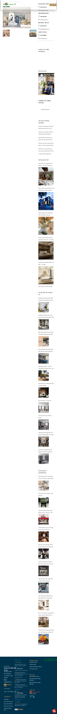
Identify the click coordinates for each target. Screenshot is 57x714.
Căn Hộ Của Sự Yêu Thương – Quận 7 (45, 416)
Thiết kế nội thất (33, 662)
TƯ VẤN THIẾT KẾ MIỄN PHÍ (44, 154)
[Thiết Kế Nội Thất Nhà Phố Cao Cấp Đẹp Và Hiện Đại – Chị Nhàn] (46, 250)
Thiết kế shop (32, 664)
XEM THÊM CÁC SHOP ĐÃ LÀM (45, 286)
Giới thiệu (6, 699)
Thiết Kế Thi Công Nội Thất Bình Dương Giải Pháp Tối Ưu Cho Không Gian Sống (45, 128)
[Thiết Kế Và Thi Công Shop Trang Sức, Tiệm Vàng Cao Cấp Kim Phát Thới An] (43, 639)
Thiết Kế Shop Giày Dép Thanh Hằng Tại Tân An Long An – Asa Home (45, 512)
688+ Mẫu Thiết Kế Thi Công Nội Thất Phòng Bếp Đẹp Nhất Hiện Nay (45, 333)
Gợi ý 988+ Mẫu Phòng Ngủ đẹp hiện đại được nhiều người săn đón (45, 350)
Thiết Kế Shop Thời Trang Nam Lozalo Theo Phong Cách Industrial (45, 580)
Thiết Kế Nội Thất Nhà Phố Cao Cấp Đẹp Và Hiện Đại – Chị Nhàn (45, 238)
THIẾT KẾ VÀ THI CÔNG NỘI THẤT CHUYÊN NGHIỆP (46, 384)
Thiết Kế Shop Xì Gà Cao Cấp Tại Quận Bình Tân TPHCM (45, 528)
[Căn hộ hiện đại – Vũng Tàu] (43, 407)
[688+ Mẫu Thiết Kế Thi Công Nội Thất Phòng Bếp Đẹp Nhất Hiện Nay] (43, 341)
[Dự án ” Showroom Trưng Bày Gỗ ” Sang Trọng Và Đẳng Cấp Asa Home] (43, 622)
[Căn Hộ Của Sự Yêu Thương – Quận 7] (43, 424)
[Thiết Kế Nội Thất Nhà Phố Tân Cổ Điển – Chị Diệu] (46, 275)
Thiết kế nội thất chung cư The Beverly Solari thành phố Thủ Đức (46, 316)
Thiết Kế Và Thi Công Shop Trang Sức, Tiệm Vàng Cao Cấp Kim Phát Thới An (46, 631)
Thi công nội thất (33, 669)
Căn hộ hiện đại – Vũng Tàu (44, 400)
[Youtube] (34, 697)
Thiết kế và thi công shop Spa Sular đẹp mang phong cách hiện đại (46, 150)
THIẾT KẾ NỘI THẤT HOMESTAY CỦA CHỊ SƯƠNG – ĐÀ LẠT (45, 214)
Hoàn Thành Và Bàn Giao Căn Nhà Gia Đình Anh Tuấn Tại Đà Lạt (46, 189)
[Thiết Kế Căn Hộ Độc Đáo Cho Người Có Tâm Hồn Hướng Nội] (43, 459)
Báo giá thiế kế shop (34, 676)
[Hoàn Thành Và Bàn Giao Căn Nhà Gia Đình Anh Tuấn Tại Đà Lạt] (46, 201)
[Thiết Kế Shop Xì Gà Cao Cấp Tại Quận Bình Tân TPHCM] (43, 536)
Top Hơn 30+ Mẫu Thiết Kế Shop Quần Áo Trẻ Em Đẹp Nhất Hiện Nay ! (45, 144)
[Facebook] (30, 697)
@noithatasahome (45, 109)
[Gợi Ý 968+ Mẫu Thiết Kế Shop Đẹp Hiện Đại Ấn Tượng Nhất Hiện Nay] (43, 605)
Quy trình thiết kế (8, 703)
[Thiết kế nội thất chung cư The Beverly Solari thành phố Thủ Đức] (43, 324)
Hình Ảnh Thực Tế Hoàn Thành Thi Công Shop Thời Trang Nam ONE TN (45, 546)
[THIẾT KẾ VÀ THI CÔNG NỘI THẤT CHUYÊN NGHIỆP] (43, 392)
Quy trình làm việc (8, 701)
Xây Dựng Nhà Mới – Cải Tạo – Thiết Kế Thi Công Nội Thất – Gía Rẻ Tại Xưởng (45, 368)
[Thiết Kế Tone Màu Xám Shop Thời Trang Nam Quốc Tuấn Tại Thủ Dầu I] (43, 571)
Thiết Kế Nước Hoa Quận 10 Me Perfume (45, 494)
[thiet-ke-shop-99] (17, 28)
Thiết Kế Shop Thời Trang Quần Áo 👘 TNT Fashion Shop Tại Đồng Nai (46, 478)
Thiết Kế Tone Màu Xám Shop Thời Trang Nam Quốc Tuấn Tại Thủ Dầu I (45, 563)
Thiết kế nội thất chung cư (35, 666)
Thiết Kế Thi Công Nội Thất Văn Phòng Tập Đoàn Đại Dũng (45, 133)
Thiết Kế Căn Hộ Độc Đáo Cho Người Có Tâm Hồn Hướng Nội (45, 450)
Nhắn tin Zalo (32, 693)
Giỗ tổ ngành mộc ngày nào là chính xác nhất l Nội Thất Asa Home (45, 139)
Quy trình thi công (8, 706)
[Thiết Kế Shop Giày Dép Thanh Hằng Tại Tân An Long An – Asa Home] (43, 519)
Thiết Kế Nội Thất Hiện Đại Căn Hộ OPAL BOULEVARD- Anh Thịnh (46, 433)
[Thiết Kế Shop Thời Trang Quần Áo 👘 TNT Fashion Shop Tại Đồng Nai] (43, 485)
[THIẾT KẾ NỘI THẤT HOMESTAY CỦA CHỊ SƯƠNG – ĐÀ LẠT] (46, 226)
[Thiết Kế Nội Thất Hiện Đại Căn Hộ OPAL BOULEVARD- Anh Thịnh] (43, 441)
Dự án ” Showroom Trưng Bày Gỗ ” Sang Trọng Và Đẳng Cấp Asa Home (46, 614)
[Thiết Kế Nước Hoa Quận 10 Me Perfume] (43, 502)
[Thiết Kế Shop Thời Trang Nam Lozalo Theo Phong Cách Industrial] (43, 588)
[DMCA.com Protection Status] (19, 709)
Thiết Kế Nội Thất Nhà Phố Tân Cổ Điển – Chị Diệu (46, 263)
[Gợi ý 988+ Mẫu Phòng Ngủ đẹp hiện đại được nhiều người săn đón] (43, 358)
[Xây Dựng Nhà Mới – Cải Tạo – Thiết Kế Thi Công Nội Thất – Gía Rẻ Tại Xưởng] (43, 375)
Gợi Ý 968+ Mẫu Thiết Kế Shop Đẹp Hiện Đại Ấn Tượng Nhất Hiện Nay (45, 597)
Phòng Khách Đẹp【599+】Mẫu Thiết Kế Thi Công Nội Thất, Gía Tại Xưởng (45, 299)
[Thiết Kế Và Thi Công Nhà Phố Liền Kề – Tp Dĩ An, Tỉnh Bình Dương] (46, 176)
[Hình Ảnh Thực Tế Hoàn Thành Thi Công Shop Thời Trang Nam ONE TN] (43, 554)
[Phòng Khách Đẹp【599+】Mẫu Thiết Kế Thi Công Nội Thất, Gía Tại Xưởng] (43, 307)
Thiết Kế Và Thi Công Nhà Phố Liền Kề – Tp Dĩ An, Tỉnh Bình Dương (45, 165)
